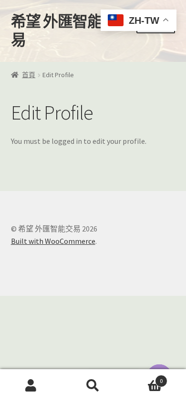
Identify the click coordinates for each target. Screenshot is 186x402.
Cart (143, 377)
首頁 (28, 74)
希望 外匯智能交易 (64, 31)
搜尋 (93, 386)
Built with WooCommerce (53, 241)
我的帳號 (31, 386)
